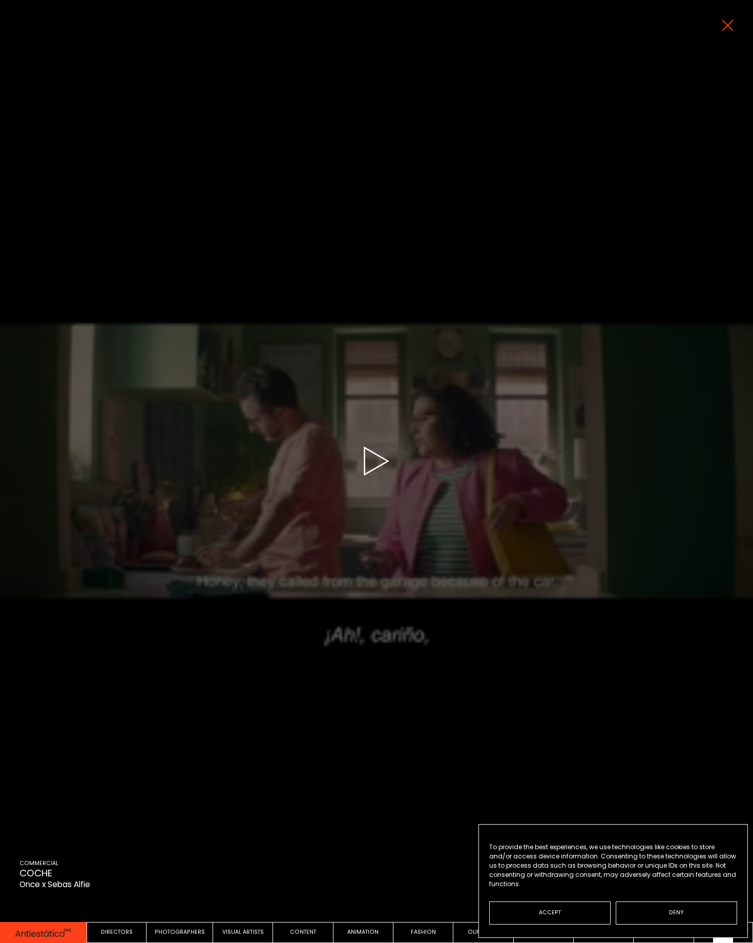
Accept (550, 912)
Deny (676, 912)
